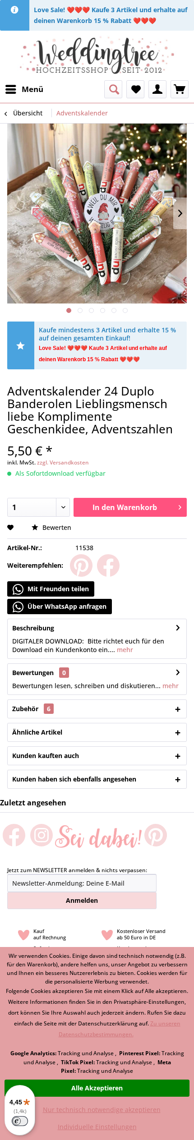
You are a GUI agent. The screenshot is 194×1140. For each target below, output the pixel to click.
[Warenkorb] (180, 89)
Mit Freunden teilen (57, 588)
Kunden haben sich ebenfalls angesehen (74, 779)
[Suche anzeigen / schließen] (113, 89)
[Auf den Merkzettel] (11, 527)
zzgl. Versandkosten (63, 462)
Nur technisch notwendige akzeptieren (102, 1109)
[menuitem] (24, 89)
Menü (32, 89)
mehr (124, 649)
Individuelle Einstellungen (97, 1126)
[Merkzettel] (135, 89)
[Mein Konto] (157, 89)
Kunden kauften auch (45, 755)
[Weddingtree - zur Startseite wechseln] (97, 55)
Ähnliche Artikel (37, 732)
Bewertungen (33, 672)
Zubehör (31, 708)
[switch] (20, 1121)
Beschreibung (33, 628)
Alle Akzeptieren (97, 1088)
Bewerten (56, 527)
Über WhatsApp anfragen (66, 606)
